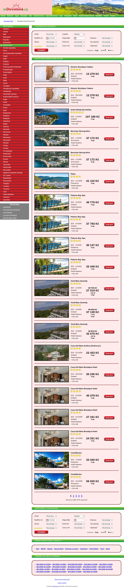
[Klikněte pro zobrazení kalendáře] (47, 38)
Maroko (6, 127)
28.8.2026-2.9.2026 (90, 564)
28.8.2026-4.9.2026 (74, 567)
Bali (4, 34)
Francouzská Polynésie (12, 67)
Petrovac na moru (71, 549)
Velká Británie (8, 194)
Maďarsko (7, 113)
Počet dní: (65, 42)
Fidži (5, 59)
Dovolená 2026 (8, 21)
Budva (49, 549)
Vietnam (6, 197)
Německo (6, 137)
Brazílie (6, 40)
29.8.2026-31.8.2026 (89, 569)
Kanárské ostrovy (39, 16)
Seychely (6, 165)
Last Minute (7, 213)
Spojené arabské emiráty (86, 16)
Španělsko (99, 16)
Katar (5, 99)
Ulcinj (108, 549)
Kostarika (6, 105)
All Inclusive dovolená (11, 210)
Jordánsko (7, 91)
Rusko (5, 159)
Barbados (7, 37)
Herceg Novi (58, 549)
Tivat (102, 549)
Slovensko (7, 167)
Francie (6, 64)
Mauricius (7, 132)
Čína (5, 51)
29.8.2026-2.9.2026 (43, 572)
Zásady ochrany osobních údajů (62, 579)
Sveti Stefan (93, 549)
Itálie (30, 16)
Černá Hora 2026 (9, 218)
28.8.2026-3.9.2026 (59, 567)
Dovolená (6, 207)
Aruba (5, 32)
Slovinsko (7, 170)
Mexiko (6, 135)
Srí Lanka (7, 175)
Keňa (5, 102)
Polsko (5, 148)
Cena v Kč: (66, 46)
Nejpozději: (66, 38)
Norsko (6, 143)
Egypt (17, 16)
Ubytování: (94, 46)
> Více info (74, 81)
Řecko (75, 16)
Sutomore (83, 549)
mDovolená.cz (55, 586)
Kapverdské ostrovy (52, 16)
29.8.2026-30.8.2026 (105, 569)
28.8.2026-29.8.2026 (75, 564)
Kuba (5, 108)
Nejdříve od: (38, 38)
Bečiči (43, 549)
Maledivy (6, 121)
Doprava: (93, 38)
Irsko (5, 78)
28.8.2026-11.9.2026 (43, 564)
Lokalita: (65, 34)
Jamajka (6, 86)
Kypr (61, 16)
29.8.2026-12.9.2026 (90, 572)
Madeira (6, 116)
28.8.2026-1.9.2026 (59, 564)
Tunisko (106, 16)
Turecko (112, 16)
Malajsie (6, 118)
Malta (5, 124)
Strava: (36, 42)
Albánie (3, 16)
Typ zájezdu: (94, 42)
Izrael (5, 83)
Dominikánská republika (12, 53)
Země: (36, 34)
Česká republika (9, 48)
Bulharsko (10, 16)
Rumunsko (7, 156)
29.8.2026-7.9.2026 (74, 572)
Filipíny (6, 61)
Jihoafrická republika (11, 89)
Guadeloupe (8, 70)
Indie (5, 75)
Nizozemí (6, 140)
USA (5, 192)
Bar (37, 549)
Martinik (6, 129)
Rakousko (7, 154)
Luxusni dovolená (10, 215)
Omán (5, 146)
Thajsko (6, 184)
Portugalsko (68, 16)
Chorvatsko (23, 16)
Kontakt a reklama (62, 582)
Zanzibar (6, 200)
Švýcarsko (7, 181)
